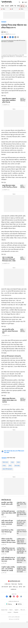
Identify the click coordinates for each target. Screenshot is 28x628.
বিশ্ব (15, 6)
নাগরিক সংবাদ (7, 584)
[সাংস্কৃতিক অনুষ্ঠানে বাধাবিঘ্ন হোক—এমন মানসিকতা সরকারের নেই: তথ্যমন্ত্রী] (22, 570)
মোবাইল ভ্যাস (13, 589)
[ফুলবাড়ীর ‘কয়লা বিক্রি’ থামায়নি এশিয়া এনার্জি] (22, 505)
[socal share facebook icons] (2, 38)
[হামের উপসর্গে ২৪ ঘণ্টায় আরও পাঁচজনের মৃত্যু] (22, 532)
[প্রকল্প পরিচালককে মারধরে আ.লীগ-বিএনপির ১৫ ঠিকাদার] (23, 186)
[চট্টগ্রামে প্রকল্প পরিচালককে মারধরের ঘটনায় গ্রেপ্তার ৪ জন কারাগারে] (23, 399)
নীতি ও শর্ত (23, 610)
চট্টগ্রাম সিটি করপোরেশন (7, 469)
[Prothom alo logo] (14, 581)
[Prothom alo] (7, 2)
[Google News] (21, 596)
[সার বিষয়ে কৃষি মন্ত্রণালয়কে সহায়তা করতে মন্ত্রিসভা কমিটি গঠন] (22, 514)
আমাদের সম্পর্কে (4, 610)
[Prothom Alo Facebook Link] (7, 596)
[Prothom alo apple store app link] (18, 604)
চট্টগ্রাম (10, 465)
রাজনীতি (11, 6)
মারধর (12, 462)
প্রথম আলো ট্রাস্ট (5, 587)
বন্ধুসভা (10, 587)
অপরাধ (4, 465)
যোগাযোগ (9, 612)
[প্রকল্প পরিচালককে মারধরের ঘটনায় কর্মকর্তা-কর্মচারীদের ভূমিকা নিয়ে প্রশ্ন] (23, 99)
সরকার (18, 462)
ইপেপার (20, 587)
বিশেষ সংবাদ (5, 462)
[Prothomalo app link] (9, 604)
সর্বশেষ (2, 6)
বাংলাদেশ (7, 6)
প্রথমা (24, 587)
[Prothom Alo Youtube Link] (18, 596)
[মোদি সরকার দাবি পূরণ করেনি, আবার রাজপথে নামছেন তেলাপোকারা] (22, 523)
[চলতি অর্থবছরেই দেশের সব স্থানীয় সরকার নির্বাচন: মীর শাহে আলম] (22, 560)
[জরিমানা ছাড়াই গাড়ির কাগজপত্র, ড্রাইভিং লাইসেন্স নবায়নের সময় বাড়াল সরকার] (22, 541)
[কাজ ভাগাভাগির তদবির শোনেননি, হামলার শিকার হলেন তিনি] (23, 330)
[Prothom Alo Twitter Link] (11, 596)
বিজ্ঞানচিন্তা (20, 584)
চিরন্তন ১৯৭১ (15, 587)
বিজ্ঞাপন (11, 610)
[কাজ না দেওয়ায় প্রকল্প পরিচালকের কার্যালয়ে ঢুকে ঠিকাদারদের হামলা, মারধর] (23, 258)
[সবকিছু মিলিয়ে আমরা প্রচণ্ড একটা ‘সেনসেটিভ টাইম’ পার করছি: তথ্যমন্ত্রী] (22, 551)
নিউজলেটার (16, 612)
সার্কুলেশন (16, 610)
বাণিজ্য (18, 6)
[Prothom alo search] (19, 2)
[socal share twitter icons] (5, 38)
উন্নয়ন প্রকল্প (17, 465)
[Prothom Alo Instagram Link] (14, 596)
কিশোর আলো (14, 584)
